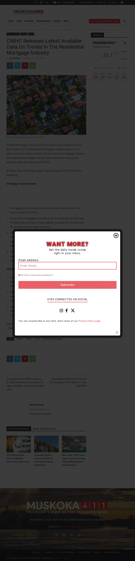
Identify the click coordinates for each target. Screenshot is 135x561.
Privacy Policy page (90, 321)
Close (116, 235)
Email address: (28, 260)
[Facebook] (67, 311)
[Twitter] (73, 311)
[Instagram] (61, 311)
